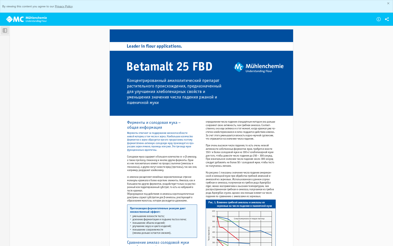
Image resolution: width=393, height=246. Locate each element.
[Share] (387, 19)
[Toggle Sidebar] (5, 30)
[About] (379, 19)
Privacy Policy (63, 6)
